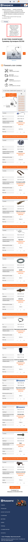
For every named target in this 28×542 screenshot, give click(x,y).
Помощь (3, 526)
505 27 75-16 (21, 110)
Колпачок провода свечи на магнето (20, 360)
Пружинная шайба (20, 388)
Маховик (20, 152)
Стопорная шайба (20, 182)
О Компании (4, 515)
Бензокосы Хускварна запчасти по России (14, 12)
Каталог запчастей (17, 9)
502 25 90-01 (21, 98)
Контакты (14, 1)
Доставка (10, 1)
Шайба (20, 270)
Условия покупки (5, 529)
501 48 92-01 (21, 99)
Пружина (20, 240)
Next (24, 53)
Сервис (2, 522)
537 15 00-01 (21, 96)
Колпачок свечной (20, 472)
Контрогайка (20, 414)
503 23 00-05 (21, 105)
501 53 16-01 (21, 108)
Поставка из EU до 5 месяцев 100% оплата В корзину (14, 136)
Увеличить (14, 60)
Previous (3, 53)
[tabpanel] (14, 53)
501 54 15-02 (21, 107)
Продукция (3, 508)
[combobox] (14, 91)
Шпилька (20, 299)
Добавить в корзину (15, 487)
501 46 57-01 (21, 101)
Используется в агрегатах (21, 123)
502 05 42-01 (21, 103)
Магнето (20, 121)
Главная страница (6, 9)
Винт (20, 443)
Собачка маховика (20, 211)
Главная (3, 505)
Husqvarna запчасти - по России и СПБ (13, 11)
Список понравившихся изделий (17, 1)
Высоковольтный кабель (20, 329)
